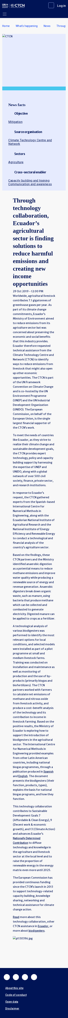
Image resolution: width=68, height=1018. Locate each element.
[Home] (13, 5)
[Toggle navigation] (4, 14)
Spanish (48, 771)
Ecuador (43, 926)
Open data (11, 1001)
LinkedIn (25, 977)
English (23, 776)
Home (6, 25)
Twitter (16, 977)
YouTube (34, 977)
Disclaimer (12, 1008)
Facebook (6, 977)
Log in (61, 6)
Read (16, 917)
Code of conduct (16, 994)
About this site (14, 988)
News (47, 25)
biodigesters (37, 930)
